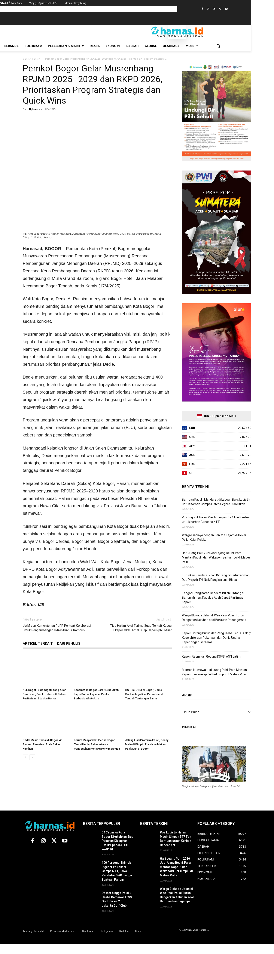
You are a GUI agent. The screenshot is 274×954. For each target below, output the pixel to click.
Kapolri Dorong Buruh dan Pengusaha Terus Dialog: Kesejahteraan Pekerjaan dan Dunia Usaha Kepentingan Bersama (216, 637)
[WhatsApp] (46, 119)
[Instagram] (208, 9)
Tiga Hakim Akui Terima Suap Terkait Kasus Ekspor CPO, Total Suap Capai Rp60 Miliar (141, 628)
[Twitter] (214, 9)
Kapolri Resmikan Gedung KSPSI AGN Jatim (211, 656)
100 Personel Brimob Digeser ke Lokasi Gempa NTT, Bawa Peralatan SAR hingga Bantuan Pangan (117, 871)
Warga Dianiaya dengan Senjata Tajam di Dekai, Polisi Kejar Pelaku (214, 537)
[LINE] (76, 119)
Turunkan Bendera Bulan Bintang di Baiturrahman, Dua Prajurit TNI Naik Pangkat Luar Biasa (216, 577)
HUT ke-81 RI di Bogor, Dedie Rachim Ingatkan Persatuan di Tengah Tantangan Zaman (144, 694)
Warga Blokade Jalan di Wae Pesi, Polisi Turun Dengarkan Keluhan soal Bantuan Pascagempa (214, 618)
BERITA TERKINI (32, 58)
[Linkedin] (56, 119)
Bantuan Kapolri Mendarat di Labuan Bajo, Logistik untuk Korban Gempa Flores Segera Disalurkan (216, 502)
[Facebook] (202, 9)
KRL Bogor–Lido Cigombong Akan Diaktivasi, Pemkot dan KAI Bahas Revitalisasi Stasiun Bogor (44, 694)
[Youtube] (226, 9)
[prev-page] (25, 757)
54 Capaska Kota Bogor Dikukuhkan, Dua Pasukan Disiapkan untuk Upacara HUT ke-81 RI (117, 841)
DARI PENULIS (68, 643)
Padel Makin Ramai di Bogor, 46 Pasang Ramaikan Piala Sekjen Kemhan (42, 744)
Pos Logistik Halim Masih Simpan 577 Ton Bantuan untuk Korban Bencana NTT (216, 520)
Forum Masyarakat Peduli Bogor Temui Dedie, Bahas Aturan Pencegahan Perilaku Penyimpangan (97, 744)
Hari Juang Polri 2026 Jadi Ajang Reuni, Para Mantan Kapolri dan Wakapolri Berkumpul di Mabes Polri (216, 557)
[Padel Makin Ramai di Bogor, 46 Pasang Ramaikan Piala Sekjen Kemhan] (46, 720)
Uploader (34, 109)
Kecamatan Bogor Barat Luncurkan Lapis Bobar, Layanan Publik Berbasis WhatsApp (96, 694)
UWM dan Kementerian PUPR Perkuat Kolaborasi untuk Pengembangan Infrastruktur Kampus (57, 628)
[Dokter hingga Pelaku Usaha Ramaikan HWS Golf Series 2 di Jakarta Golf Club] (90, 896)
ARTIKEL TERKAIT (38, 643)
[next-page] (32, 757)
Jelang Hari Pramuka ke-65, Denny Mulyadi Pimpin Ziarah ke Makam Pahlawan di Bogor (146, 744)
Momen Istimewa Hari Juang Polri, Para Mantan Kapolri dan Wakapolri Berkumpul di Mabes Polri (214, 672)
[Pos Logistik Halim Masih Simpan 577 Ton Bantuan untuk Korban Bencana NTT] (148, 836)
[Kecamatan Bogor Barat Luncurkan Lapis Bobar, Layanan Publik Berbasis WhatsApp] (97, 670)
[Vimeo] (220, 9)
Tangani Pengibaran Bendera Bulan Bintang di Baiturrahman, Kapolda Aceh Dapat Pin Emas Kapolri (213, 597)
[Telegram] (66, 119)
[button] (218, 46)
